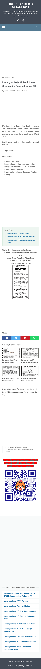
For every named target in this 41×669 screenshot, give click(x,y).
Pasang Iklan (19, 661)
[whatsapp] (34, 338)
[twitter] (16, 338)
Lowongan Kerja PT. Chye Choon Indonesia (20, 611)
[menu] (3, 27)
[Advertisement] (20, 54)
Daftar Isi (29, 661)
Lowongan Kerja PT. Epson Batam (18, 233)
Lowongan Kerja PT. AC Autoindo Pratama (21, 237)
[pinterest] (25, 338)
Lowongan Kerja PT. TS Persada (16, 601)
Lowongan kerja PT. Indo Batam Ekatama (19, 624)
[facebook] (18, 20)
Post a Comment (22, 91)
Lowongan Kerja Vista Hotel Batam (17, 606)
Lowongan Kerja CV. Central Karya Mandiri (20, 637)
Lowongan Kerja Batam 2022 (20, 5)
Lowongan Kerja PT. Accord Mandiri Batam (20, 642)
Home (11, 661)
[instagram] (23, 20)
